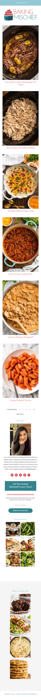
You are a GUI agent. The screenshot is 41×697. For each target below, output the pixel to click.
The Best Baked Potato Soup (21, 211)
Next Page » (20, 414)
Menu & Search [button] (22, 2)
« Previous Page (11, 409)
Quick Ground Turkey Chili (20, 274)
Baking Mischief (20, 15)
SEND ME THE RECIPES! (20, 510)
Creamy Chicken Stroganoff (20, 337)
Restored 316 (33, 694)
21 (34, 409)
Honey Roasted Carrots (20, 400)
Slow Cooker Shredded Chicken (20, 148)
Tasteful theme (21, 694)
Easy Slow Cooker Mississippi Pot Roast (20, 83)
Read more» (32, 469)
